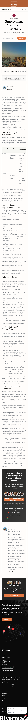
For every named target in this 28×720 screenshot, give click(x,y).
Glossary (3, 695)
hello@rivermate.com (7, 655)
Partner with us (14, 682)
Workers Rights (7, 71)
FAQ (2, 700)
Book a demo (13, 595)
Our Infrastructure (14, 679)
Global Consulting (5, 682)
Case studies (4, 693)
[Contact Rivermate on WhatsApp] (22, 9)
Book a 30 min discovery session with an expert (13, 499)
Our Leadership (14, 681)
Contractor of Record (6, 679)
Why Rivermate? (14, 677)
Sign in (20, 677)
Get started (20, 38)
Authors (3, 698)
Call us (7, 667)
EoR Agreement (4, 708)
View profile (10, 89)
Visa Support (4, 681)
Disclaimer (3, 706)
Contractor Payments (6, 677)
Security (12, 684)
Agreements (14, 71)
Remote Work (21, 71)
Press (12, 686)
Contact (12, 687)
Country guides (4, 691)
